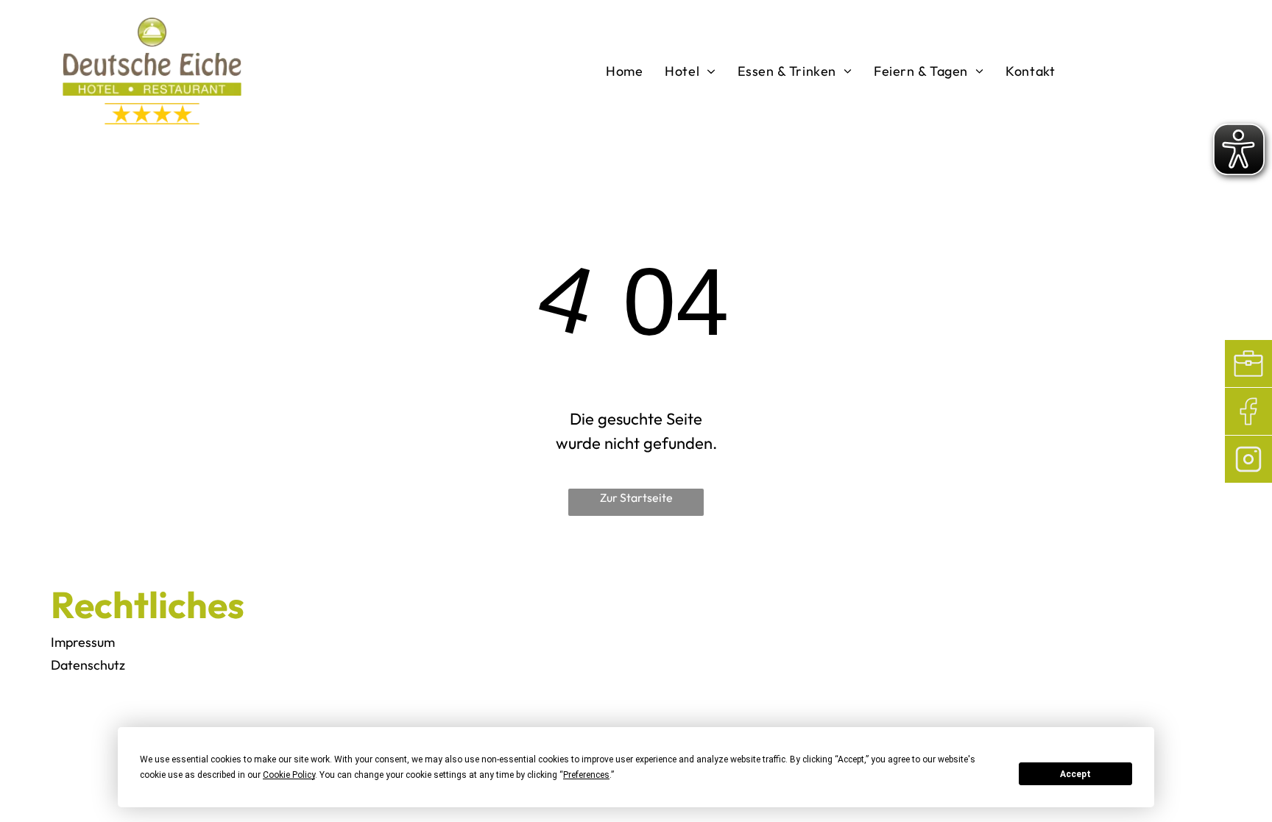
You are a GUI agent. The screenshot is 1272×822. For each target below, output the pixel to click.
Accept (1075, 774)
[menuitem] (624, 71)
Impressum (83, 642)
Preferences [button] (586, 775)
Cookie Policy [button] (289, 775)
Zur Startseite (636, 497)
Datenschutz (88, 664)
